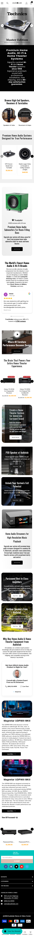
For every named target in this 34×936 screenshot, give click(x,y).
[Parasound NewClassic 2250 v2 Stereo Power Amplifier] (9, 831)
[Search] (7, 3)
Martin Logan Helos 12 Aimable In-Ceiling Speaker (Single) (25, 166)
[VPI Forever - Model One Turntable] (9, 154)
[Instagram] (11, 867)
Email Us (17, 692)
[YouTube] (22, 867)
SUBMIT (17, 861)
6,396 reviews (21, 321)
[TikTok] (16, 867)
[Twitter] (27, 867)
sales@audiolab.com (11, 904)
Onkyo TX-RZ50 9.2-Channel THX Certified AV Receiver (25, 392)
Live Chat (24, 686)
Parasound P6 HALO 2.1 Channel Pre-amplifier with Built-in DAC (25, 842)
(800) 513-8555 (11, 686)
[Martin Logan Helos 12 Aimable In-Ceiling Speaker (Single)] (25, 154)
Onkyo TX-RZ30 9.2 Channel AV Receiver (9, 391)
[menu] (2, 3)
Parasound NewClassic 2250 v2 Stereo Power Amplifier (9, 842)
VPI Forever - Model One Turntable (9, 165)
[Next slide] (31, 25)
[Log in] (27, 3)
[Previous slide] (2, 25)
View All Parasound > (12, 817)
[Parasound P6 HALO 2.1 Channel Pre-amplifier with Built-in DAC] (25, 831)
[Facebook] (6, 867)
